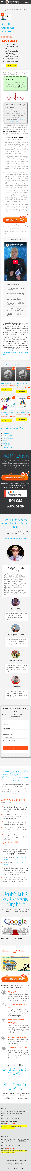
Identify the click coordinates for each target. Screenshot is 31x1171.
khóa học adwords (8, 351)
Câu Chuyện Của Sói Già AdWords (15, 1071)
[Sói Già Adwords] (12, 2)
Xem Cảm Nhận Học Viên (15, 538)
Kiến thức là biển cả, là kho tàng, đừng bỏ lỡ (16, 899)
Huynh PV (5, 442)
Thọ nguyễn (6, 433)
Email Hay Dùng (8, 734)
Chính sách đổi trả (20, 1164)
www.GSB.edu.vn (10, 1128)
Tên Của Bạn (7, 722)
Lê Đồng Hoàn (7, 445)
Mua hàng (13, 66)
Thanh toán (23, 1160)
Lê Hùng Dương (7, 435)
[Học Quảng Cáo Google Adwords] (15, 926)
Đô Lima (5, 432)
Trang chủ (4, 9)
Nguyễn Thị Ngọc (8, 438)
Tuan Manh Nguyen (8, 447)
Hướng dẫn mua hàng (11, 1160)
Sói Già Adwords (18, 1169)
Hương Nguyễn (7, 444)
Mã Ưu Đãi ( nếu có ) (9, 740)
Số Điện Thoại (7, 728)
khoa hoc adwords (19, 351)
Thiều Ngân (6, 437)
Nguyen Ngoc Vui (7, 440)
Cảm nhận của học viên (17, 1047)
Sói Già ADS (11, 9)
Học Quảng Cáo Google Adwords (11, 939)
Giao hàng (9, 1164)
